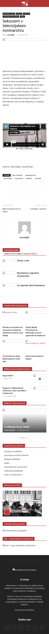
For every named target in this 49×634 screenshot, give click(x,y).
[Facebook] (5, 193)
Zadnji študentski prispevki (15, 306)
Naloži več (23, 438)
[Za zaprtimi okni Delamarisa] (9, 288)
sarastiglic (11, 35)
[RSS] (21, 627)
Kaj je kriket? (8, 376)
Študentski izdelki (16, 10)
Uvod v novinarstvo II (13, 474)
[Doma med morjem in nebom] (35, 347)
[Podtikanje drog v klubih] (24, 420)
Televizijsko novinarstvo (10, 16)
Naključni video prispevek (14, 403)
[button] (4, 3)
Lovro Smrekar (9, 430)
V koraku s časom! (38, 209)
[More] (17, 193)
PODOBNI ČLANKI (11, 250)
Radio (6, 463)
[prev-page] (4, 298)
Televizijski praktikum (13, 471)
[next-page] (8, 298)
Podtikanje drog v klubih (17, 427)
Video (22, 16)
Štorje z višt (23, 260)
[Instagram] (14, 627)
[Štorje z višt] (9, 263)
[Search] (45, 3)
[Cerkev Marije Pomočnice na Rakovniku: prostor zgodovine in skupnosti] (35, 318)
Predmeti (26, 14)
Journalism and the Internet (16, 455)
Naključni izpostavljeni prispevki (17, 369)
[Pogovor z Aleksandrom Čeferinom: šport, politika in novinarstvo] (39, 391)
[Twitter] (11, 193)
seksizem (29, 178)
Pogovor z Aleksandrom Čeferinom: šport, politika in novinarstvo (14, 390)
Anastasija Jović (30, 175)
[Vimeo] (42, 627)
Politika (28, 10)
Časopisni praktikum (13, 451)
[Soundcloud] (28, 627)
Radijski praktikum (12, 459)
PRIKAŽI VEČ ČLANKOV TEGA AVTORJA (20, 254)
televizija (38, 178)
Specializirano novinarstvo (15, 467)
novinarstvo (19, 178)
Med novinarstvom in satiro (12, 210)
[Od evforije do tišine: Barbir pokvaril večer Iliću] (13, 347)
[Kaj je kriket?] (39, 378)
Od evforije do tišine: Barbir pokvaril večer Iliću (11, 359)
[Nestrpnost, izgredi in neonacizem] (9, 276)
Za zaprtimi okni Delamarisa (31, 285)
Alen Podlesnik (17, 175)
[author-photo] (24, 234)
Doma (5, 10)
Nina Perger (8, 178)
